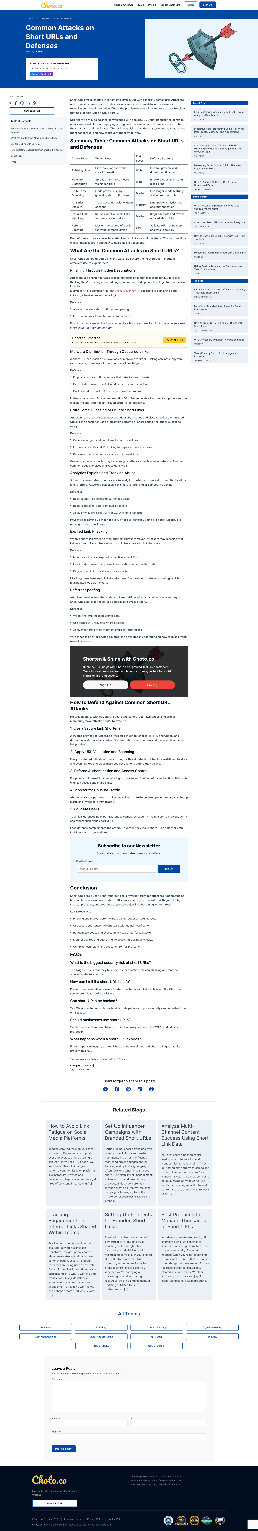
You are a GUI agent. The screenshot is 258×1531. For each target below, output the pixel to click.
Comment (59, 1379)
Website (56, 1431)
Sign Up (207, 4)
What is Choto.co (124, 4)
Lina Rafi (38, 51)
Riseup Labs (74, 1524)
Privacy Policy (95, 1519)
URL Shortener (201, 213)
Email (134, 1418)
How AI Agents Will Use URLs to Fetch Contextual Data (215, 183)
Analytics (199, 119)
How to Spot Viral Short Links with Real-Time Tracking (219, 237)
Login (190, 4)
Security (89, 1065)
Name (56, 1418)
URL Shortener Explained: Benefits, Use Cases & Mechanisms (216, 207)
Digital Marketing (203, 297)
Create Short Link (171, 4)
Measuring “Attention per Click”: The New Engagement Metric (217, 167)
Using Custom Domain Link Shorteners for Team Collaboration (218, 268)
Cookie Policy (115, 1519)
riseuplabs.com (103, 1524)
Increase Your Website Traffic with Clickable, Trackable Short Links (219, 291)
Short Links (84, 1069)
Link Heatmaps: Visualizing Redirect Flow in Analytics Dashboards (219, 113)
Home (28, 18)
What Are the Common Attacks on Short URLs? (34, 138)
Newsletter (32, 111)
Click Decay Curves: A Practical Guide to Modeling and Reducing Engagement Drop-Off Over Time (218, 148)
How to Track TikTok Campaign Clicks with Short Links (218, 324)
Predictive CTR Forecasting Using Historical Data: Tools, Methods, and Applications (219, 130)
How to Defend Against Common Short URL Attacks (36, 150)
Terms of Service (73, 1519)
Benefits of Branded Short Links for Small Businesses (217, 308)
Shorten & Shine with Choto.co (25, 144)
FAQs (141, 4)
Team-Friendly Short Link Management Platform (216, 355)
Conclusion (16, 156)
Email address (84, 861)
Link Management (203, 189)
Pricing (152, 4)
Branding (199, 257)
